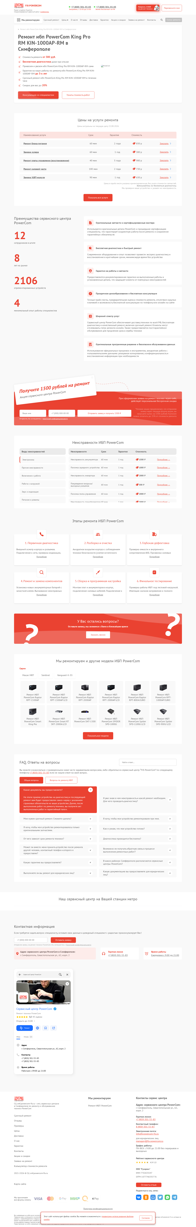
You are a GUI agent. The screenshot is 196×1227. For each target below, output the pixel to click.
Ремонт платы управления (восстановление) (46, 160)
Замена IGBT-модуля (34, 177)
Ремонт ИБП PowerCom (100, 1105)
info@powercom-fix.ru (147, 1133)
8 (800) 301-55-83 (145, 1126)
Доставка (94, 20)
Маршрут (27, 1028)
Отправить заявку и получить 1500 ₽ (104, 413)
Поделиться (138, 1197)
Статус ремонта (174, 19)
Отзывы (83, 20)
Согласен (146, 1218)
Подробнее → (163, 459)
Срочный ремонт (51, 20)
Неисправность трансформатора (86, 502)
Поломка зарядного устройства (85, 467)
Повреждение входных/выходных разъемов (82, 484)
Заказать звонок (98, 634)
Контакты (151, 20)
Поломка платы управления (83, 494)
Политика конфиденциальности (98, 1208)
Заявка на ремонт (136, 20)
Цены (64, 20)
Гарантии (104, 20)
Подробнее (41, 557)
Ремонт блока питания (35, 143)
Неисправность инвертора (83, 475)
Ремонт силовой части (35, 168)
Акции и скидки (118, 20)
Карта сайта (20, 1184)
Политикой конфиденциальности (78, 945)
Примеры (19, 1125)
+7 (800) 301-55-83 (81, 7)
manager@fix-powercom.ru (149, 1141)
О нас (73, 20)
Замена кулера (31, 152)
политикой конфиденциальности (55, 419)
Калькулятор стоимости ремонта (30, 1166)
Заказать (164, 143)
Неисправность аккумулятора (84, 459)
